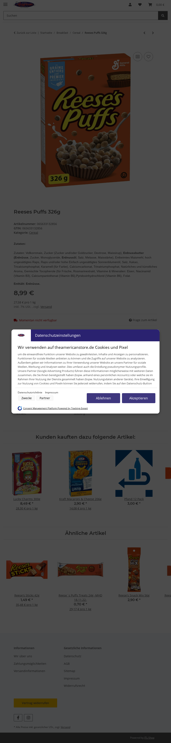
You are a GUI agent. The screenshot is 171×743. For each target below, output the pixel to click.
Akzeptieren (138, 398)
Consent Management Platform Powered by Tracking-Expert (55, 408)
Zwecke (26, 398)
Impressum (51, 392)
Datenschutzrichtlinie (30, 392)
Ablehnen (103, 398)
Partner (45, 398)
